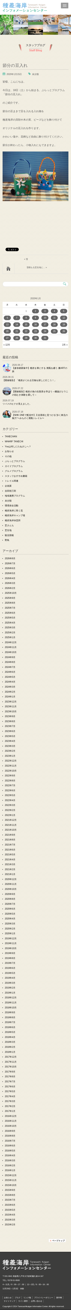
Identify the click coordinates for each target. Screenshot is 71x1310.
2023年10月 (11, 711)
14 (17, 324)
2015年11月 (11, 1180)
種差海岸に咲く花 (14, 510)
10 (45, 317)
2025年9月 (10, 598)
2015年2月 (10, 1224)
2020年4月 (10, 918)
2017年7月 (10, 1081)
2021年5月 (10, 854)
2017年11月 (11, 1062)
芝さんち (9, 525)
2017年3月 (10, 1101)
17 (45, 324)
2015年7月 (10, 1200)
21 (17, 331)
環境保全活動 (11, 505)
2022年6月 (10, 790)
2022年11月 (11, 765)
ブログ (17, 1298)
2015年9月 (10, 1190)
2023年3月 (10, 746)
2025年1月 (10, 637)
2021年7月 (10, 844)
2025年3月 (10, 627)
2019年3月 (10, 983)
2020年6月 (10, 908)
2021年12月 (11, 820)
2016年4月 (10, 1155)
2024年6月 (10, 672)
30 (35, 338)
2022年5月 (10, 795)
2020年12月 (11, 879)
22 (26, 331)
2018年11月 (11, 1002)
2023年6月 (10, 731)
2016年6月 (10, 1145)
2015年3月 (10, 1219)
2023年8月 (10, 721)
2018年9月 (10, 1012)
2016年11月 (11, 1121)
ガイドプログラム (14, 466)
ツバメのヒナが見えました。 (17, 404)
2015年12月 (11, 1175)
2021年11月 (11, 825)
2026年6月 (10, 568)
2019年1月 (10, 992)
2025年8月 (10, 603)
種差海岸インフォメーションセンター (32, 8)
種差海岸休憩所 (13, 520)
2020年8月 (10, 899)
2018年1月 (10, 1052)
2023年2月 (10, 751)
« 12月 (6, 344)
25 (54, 331)
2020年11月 (11, 884)
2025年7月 (10, 608)
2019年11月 (11, 943)
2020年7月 (10, 904)
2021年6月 (10, 849)
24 (45, 331)
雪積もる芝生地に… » (37, 267)
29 (26, 338)
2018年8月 (10, 1017)
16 (35, 324)
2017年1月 (10, 1111)
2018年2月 (10, 1047)
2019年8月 (10, 958)
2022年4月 (10, 800)
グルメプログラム (14, 471)
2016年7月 (10, 1140)
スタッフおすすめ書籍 (16, 476)
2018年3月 (10, 1042)
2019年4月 (10, 978)
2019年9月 (10, 953)
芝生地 (8, 530)
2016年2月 (10, 1165)
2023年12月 (11, 701)
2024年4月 (10, 681)
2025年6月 (10, 613)
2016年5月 (10, 1150)
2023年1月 (10, 756)
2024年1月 (10, 696)
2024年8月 (10, 662)
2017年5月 (10, 1091)
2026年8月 (10, 558)
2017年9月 (10, 1071)
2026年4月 (10, 578)
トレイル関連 (11, 481)
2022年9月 (10, 775)
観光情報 (9, 535)
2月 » (65, 344)
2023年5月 (10, 736)
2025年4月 (10, 622)
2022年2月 (10, 810)
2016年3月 (10, 1160)
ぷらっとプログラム (15, 461)
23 (35, 331)
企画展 (8, 486)
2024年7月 (10, 667)
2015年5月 (10, 1210)
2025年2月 (10, 632)
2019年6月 (10, 968)
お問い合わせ (36, 1301)
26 (64, 331)
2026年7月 (10, 563)
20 (7, 331)
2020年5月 (10, 913)
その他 (8, 456)
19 (64, 324)
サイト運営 (23, 1301)
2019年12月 (11, 938)
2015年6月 (10, 1205)
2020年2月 (10, 928)
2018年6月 (10, 1027)
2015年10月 (11, 1185)
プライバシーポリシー (43, 1298)
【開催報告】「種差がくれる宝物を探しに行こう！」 (29, 380)
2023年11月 (11, 706)
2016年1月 (10, 1170)
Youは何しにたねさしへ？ (18, 446)
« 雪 (26, 259)
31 (45, 338)
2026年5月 (10, 573)
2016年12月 (11, 1116)
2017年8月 (10, 1076)
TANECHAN (11, 436)
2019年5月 (10, 973)
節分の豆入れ (15, 65)
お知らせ (9, 451)
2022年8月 (10, 780)
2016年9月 (10, 1131)
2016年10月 (11, 1126)
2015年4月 (10, 1214)
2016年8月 (10, 1135)
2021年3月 (10, 864)
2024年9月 (10, 657)
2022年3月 (10, 805)
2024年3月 (10, 686)
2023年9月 (10, 716)
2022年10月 (11, 770)
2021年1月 (10, 874)
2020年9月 (10, 894)
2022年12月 (11, 760)
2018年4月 (10, 1037)
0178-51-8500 (14, 1280)
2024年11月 (11, 647)
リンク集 (27, 1298)
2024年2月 (10, 692)
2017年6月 (10, 1086)
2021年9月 (10, 835)
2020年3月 (10, 923)
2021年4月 (10, 859)
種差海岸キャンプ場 (15, 515)
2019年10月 (11, 948)
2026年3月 (10, 583)
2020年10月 (11, 889)
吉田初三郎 (10, 491)
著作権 (59, 1298)
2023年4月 (10, 741)
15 (26, 324)
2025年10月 (11, 593)
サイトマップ (9, 1301)
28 (17, 338)
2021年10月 (11, 830)
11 (54, 317)
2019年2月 (10, 987)
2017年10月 (11, 1066)
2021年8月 (10, 839)
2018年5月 (10, 1032)
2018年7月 (10, 1022)
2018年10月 (11, 1007)
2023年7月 (10, 726)
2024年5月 (10, 677)
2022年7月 (10, 785)
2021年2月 (10, 869)
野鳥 (7, 540)
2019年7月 (10, 963)
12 (64, 317)
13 (7, 324)
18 (54, 324)
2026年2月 (10, 588)
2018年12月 (11, 997)
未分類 (35, 74)
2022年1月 (10, 815)
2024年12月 (11, 642)
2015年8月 (10, 1195)
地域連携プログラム (15, 495)
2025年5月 (10, 617)
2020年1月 (10, 933)
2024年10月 (11, 652)
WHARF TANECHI (14, 441)
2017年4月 (10, 1096)
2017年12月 (11, 1057)
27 (7, 338)
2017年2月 (10, 1106)
